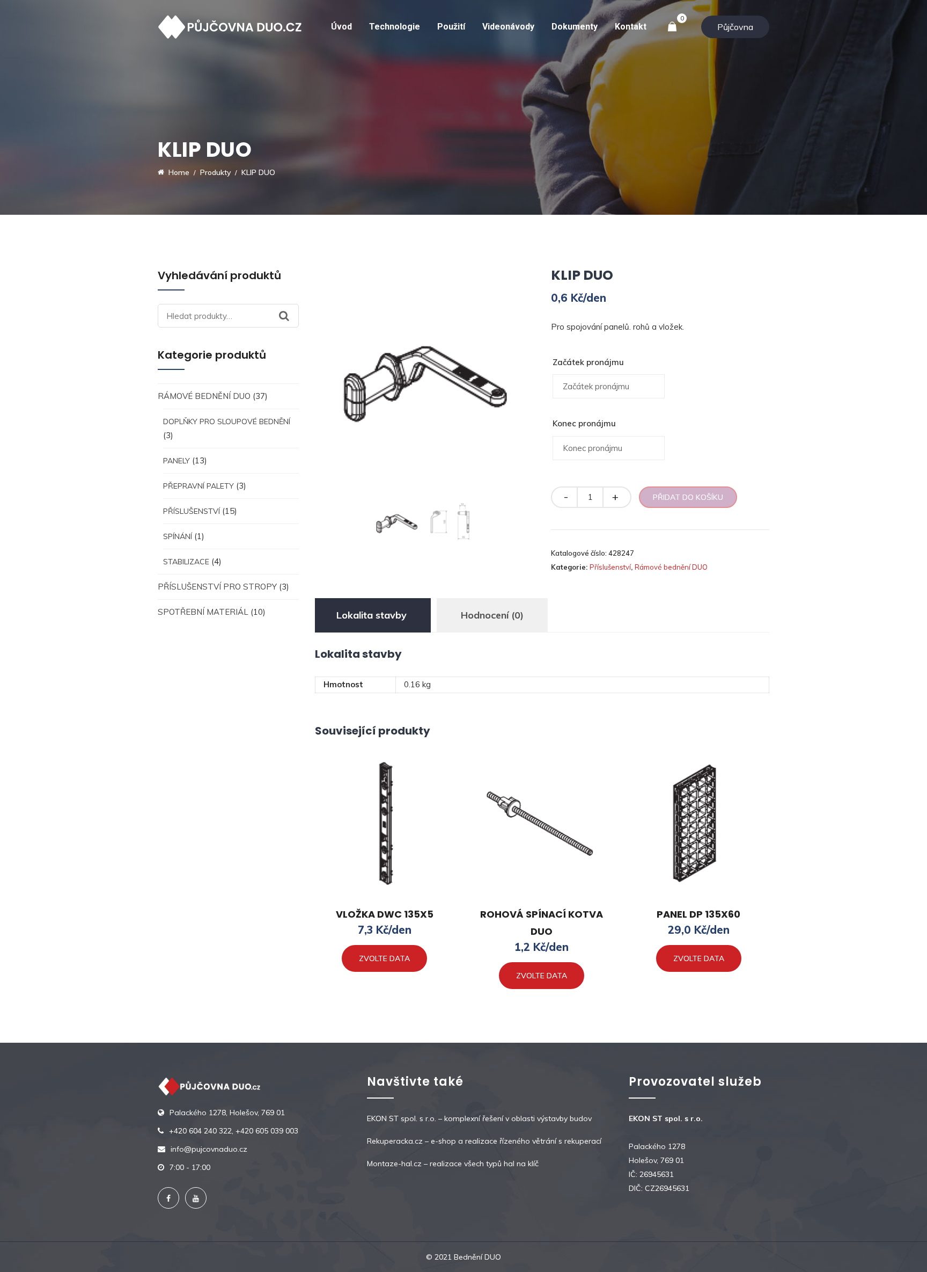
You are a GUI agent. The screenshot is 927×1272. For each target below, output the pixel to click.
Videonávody (508, 26)
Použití (451, 26)
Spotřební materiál (203, 612)
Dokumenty (574, 26)
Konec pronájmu (584, 423)
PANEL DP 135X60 (698, 914)
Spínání (177, 536)
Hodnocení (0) (492, 615)
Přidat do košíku (688, 497)
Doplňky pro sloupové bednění (226, 421)
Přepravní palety (198, 486)
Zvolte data (384, 958)
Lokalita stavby (371, 615)
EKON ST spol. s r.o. (401, 1118)
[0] (672, 27)
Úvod (341, 26)
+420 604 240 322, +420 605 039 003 (233, 1131)
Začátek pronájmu (588, 362)
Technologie (394, 26)
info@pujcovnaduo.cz (209, 1149)
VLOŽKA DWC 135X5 (384, 914)
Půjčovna (735, 26)
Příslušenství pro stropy (217, 587)
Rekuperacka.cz (395, 1141)
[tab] (371, 615)
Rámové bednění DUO (204, 396)
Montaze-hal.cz (394, 1163)
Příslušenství (191, 511)
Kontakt (630, 26)
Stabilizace (186, 561)
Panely (176, 461)
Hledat (289, 316)
